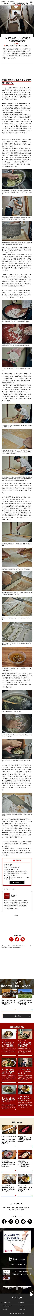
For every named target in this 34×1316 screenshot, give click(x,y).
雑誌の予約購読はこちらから (24, 1288)
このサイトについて (7, 1302)
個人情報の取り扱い (7, 1305)
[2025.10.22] (9, 1154)
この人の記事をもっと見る (10, 908)
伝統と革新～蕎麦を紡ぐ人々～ (20, 45)
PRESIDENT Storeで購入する (9, 1288)
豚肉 (13, 1207)
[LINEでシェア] (22, 939)
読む (9, 945)
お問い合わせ (22, 1309)
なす (22, 1209)
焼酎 (4, 1207)
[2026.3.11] (25, 1129)
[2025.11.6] (9, 1129)
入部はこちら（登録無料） (17, 1264)
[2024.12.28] (25, 993)
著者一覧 (22, 1302)
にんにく (18, 1209)
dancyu (3, 945)
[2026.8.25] (9, 1089)
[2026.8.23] (9, 1062)
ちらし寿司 (27, 1207)
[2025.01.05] (9, 993)
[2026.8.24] (9, 1034)
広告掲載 (22, 1305)
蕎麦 (16, 915)
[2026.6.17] (25, 1179)
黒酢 (17, 1207)
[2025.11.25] (25, 1154)
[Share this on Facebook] (17, 939)
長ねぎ (21, 1207)
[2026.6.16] (9, 1179)
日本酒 (8, 1207)
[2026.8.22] (25, 1062)
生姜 (13, 1209)
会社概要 (5, 1309)
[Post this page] (11, 939)
